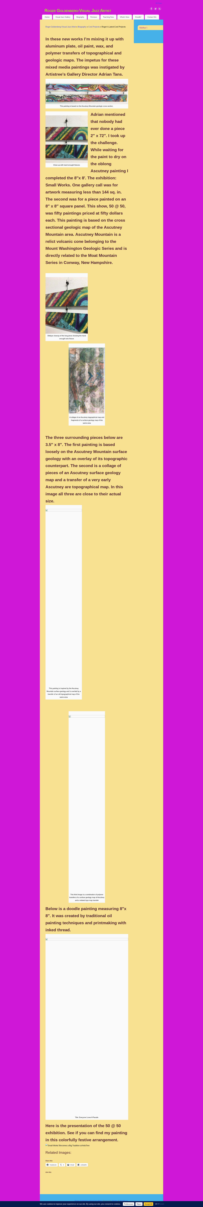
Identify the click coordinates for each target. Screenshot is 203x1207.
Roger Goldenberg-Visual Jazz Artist (78, 10)
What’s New (124, 17)
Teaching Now (108, 17)
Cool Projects (94, 27)
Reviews (93, 17)
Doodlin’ (138, 17)
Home (47, 17)
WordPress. (124, 1201)
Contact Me (151, 17)
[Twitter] (155, 9)
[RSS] (159, 9)
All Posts (159, 3)
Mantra (115, 1201)
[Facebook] (151, 9)
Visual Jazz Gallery (62, 17)
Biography (80, 17)
